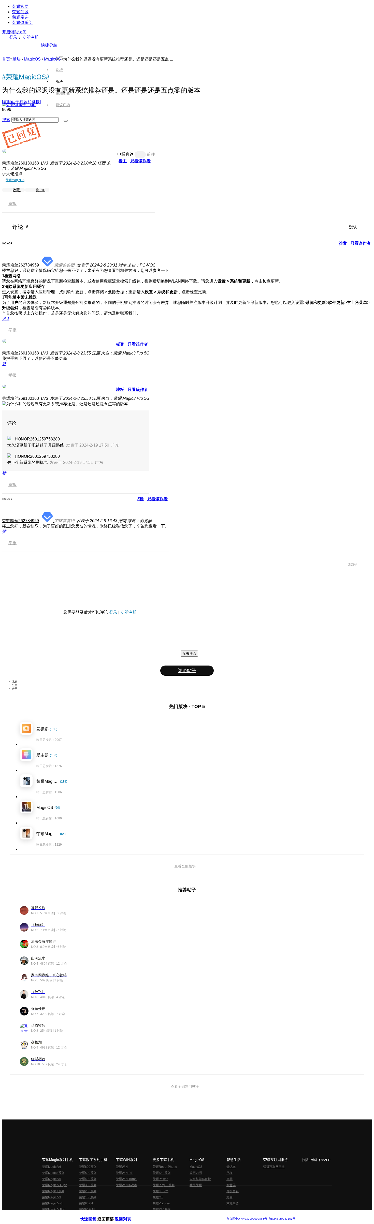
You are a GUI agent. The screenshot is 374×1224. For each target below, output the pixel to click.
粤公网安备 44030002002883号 (246, 1218)
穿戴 (229, 1179)
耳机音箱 (232, 1191)
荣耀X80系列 (161, 1173)
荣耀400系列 (87, 1179)
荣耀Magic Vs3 (52, 1203)
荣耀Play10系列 (164, 1185)
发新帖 (352, 564)
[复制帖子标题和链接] (21, 102)
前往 (151, 154)
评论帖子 (187, 670)
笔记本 (231, 1167)
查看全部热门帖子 (185, 1086)
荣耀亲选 (20, 17)
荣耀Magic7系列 (53, 1191)
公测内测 (196, 1173)
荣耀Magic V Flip (53, 1209)
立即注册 (30, 37)
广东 (115, 445)
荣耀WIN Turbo (126, 1179)
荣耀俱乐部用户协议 (93, 1214)
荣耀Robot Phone (165, 1167)
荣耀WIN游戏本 (126, 1185)
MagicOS (32, 59)
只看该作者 (140, 161)
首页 (59, 58)
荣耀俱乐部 (22, 22)
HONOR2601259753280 (37, 439)
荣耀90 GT (86, 1203)
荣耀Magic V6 (51, 1167)
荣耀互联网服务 (274, 1167)
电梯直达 (125, 154)
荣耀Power (160, 1179)
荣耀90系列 (87, 1209)
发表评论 (189, 653)
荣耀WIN (122, 1167)
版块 (16, 59)
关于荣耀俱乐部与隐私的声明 (127, 1214)
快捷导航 (49, 45)
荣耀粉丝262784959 (20, 265)
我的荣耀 (196, 1185)
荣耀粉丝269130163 (20, 163)
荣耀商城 (20, 12)
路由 (229, 1197)
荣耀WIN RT (124, 1173)
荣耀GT (158, 1197)
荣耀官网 (20, 6)
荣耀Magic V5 (51, 1179)
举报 (12, 203)
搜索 (6, 119)
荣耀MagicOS (15, 180)
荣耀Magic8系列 (53, 1173)
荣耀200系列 (87, 1191)
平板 (229, 1173)
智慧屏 (231, 1185)
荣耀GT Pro (160, 1191)
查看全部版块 (185, 866)
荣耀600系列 (87, 1167)
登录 (13, 37)
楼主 (123, 161)
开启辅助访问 (14, 32)
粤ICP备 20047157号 (281, 1218)
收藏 (17, 190)
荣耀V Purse (161, 1203)
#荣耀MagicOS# (25, 77)
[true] (66, 121)
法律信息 (170, 1214)
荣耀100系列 (87, 1197)
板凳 (120, 344)
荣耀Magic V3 (51, 1197)
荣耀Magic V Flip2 (54, 1185)
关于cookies (156, 1214)
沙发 (343, 243)
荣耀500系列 (87, 1173)
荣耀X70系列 (161, 1209)
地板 (120, 389)
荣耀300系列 (87, 1185)
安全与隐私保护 (200, 1179)
